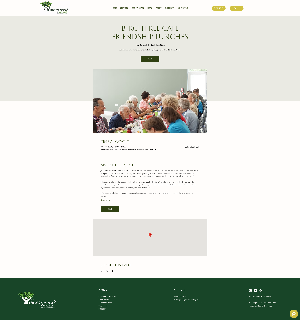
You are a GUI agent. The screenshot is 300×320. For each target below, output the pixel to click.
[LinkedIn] (255, 290)
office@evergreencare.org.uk (186, 300)
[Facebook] (260, 290)
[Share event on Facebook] (102, 271)
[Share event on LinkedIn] (113, 271)
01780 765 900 (180, 296)
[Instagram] (250, 290)
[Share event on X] (107, 271)
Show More (105, 200)
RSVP (150, 59)
